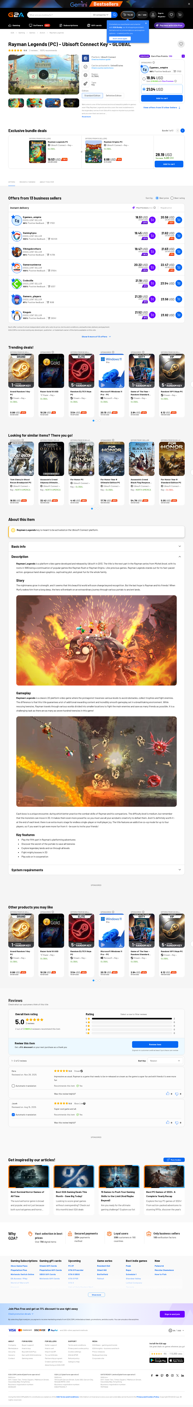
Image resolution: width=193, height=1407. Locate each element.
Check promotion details (19, 1314)
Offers (11, 182)
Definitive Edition (114, 95)
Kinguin (27, 312)
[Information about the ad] (154, 62)
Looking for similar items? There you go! (40, 435)
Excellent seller (32, 220)
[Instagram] (172, 1375)
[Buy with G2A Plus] (152, 220)
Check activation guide (101, 59)
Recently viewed (27, 182)
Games (32, 33)
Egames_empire (159, 67)
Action (42, 33)
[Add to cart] (179, 220)
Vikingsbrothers (32, 248)
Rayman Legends (57, 33)
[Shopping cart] (180, 14)
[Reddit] (167, 1375)
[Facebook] (152, 1375)
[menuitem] (14, 25)
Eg (145, 69)
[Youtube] (157, 1375)
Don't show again (120, 38)
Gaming (22, 33)
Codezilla (28, 280)
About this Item (47, 182)
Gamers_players (32, 296)
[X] (177, 1375)
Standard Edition (92, 95)
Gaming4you (29, 232)
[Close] (189, 3)
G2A (12, 33)
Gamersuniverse (32, 264)
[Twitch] (162, 1375)
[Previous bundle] (178, 130)
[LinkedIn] (182, 1375)
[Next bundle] (182, 130)
